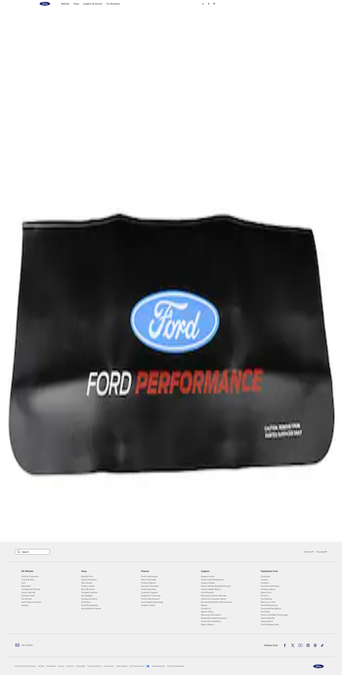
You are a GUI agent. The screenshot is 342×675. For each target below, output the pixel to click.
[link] (41, 666)
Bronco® (309, 551)
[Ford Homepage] (318, 666)
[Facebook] (285, 645)
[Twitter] (292, 645)
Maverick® (321, 551)
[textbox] (32, 552)
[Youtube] (300, 645)
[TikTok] (322, 645)
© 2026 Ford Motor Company (25, 666)
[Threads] (315, 645)
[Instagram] (308, 645)
